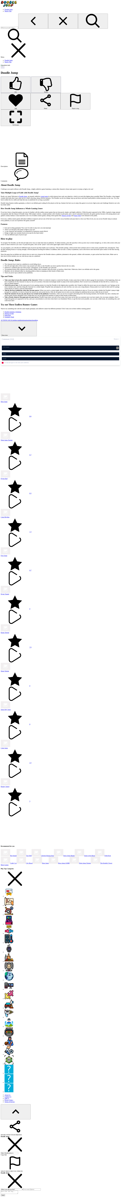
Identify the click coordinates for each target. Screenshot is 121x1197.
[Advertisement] (57, 139)
